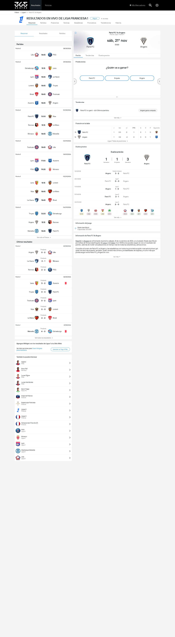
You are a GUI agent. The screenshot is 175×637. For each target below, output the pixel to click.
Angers (86, 241)
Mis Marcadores (138, 5)
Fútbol (17, 12)
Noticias (48, 5)
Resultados (35, 5)
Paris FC (79, 241)
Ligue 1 (24, 12)
